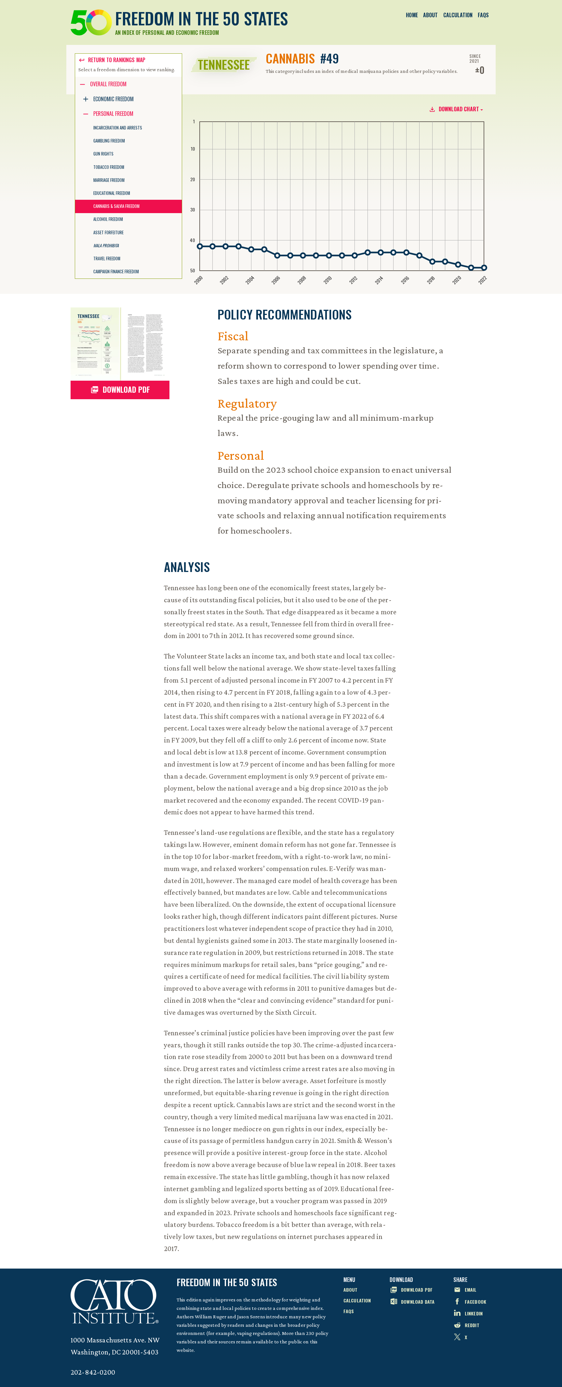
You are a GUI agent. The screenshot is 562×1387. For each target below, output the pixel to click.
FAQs (483, 15)
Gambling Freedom (109, 141)
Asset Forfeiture (108, 232)
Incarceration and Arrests (117, 128)
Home (412, 15)
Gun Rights (103, 154)
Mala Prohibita (106, 245)
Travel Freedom (106, 258)
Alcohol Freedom (108, 219)
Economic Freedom (113, 99)
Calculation (458, 15)
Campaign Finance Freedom (116, 271)
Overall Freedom (108, 84)
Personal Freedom (113, 113)
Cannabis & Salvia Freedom (116, 206)
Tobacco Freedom (108, 167)
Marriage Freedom (109, 180)
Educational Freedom (111, 193)
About (430, 15)
